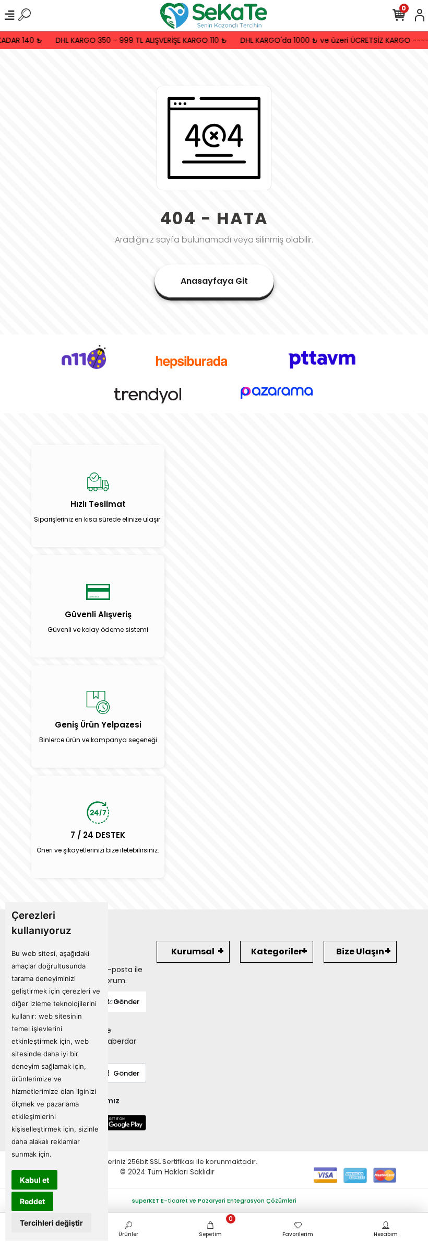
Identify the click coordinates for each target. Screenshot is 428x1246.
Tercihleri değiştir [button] (51, 1222)
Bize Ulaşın (360, 951)
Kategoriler (276, 951)
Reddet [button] (32, 1201)
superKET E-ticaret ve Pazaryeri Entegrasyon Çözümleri (214, 1200)
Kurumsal (193, 951)
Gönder (126, 1002)
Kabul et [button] (34, 1179)
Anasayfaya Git (214, 281)
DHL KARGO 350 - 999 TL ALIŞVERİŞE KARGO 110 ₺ (136, 40)
